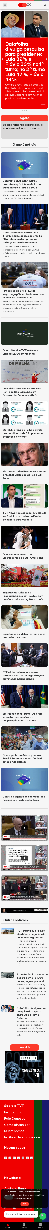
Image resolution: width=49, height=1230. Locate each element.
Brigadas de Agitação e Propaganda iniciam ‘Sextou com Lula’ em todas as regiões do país (23, 596)
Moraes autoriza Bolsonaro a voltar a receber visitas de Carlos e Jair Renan (24, 475)
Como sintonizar (17, 1125)
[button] (5, 5)
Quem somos (14, 1131)
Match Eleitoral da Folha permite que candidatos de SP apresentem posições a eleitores (23, 433)
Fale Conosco (14, 1118)
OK (24, 1204)
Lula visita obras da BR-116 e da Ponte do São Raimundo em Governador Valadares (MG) (22, 392)
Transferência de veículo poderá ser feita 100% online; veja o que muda (32, 978)
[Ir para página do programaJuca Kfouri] (24, 912)
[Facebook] (23, 1158)
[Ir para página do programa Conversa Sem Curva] (24, 1082)
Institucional (13, 1112)
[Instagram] (14, 1158)
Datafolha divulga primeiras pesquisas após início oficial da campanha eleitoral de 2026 (22, 184)
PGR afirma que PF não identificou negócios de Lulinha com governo (31, 934)
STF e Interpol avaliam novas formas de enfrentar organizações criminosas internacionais (23, 675)
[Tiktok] (27, 1158)
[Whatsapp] (9, 1158)
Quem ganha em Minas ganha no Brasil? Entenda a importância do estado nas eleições (23, 758)
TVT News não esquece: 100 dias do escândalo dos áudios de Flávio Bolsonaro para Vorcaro (24, 516)
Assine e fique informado (23, 1188)
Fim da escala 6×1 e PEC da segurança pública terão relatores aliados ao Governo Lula (23, 294)
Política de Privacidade (22, 1137)
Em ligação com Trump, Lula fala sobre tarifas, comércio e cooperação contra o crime (22, 717)
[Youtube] (5, 1158)
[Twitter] (18, 1158)
